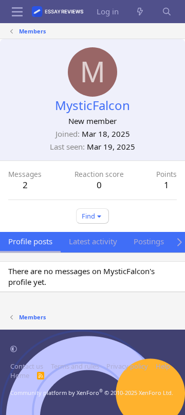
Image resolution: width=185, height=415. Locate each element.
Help (163, 366)
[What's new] (140, 11)
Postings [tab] (149, 241)
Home (19, 375)
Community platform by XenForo (91, 392)
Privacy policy (127, 366)
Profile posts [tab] (30, 241)
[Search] (167, 11)
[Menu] (17, 12)
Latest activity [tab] (93, 241)
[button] (13, 348)
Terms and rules (75, 366)
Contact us (26, 366)
